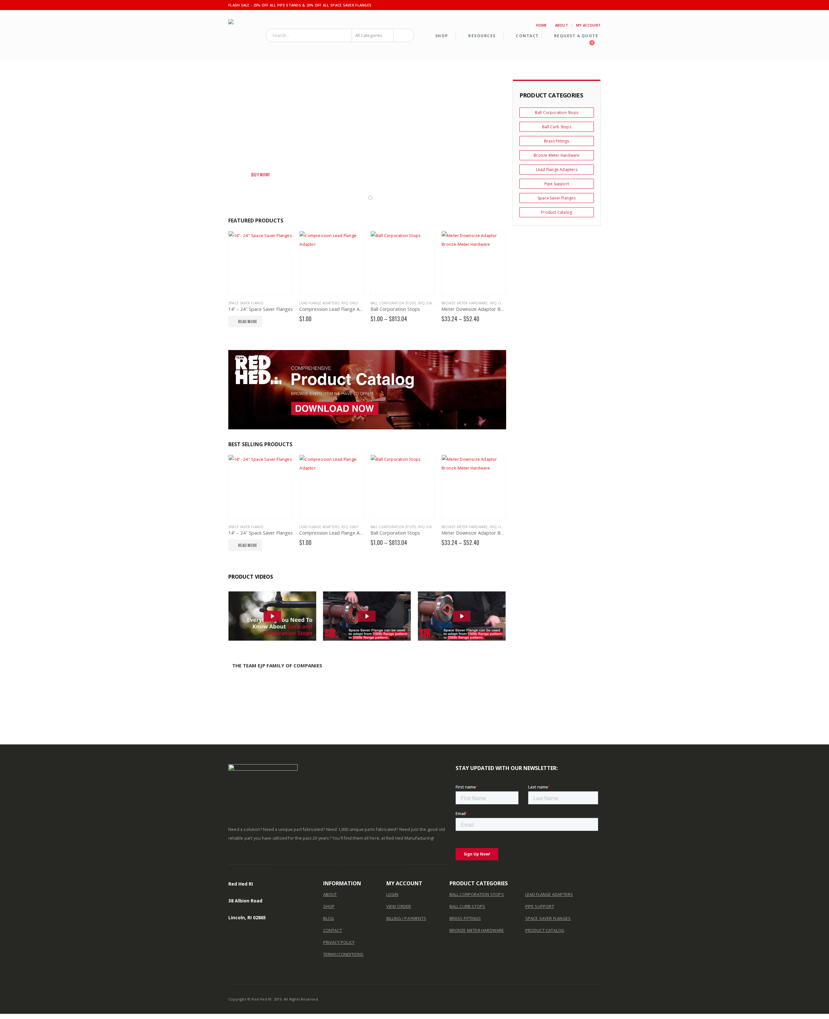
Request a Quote (576, 36)
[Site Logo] (244, 35)
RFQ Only (349, 303)
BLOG (328, 918)
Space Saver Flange (246, 303)
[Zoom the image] (367, 389)
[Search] (404, 35)
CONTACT (332, 930)
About (561, 25)
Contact (527, 36)
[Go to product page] (260, 263)
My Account (588, 25)
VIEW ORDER (398, 906)
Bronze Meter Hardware (464, 303)
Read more (247, 321)
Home (541, 25)
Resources (482, 36)
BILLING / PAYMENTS (406, 918)
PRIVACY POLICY (339, 942)
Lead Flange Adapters (319, 303)
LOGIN (392, 894)
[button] (364, 197)
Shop (441, 36)
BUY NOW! (260, 174)
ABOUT (330, 894)
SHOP (329, 906)
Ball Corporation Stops (393, 303)
